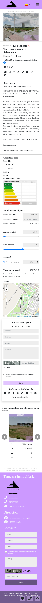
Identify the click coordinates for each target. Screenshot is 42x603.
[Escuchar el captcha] (8, 367)
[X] (18, 72)
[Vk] (27, 72)
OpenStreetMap (27, 316)
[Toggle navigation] (37, 5)
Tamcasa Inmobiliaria (16, 593)
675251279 (26, 326)
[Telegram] (5, 75)
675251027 (16, 326)
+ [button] (6, 286)
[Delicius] (23, 72)
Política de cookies (10, 595)
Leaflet (18, 316)
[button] (4, 437)
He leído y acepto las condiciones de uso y (19, 375)
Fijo (7, 262)
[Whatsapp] (32, 72)
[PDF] (10, 72)
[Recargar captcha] (5, 367)
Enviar (21, 383)
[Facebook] (14, 72)
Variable (16, 262)
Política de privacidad (31, 593)
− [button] (6, 289)
